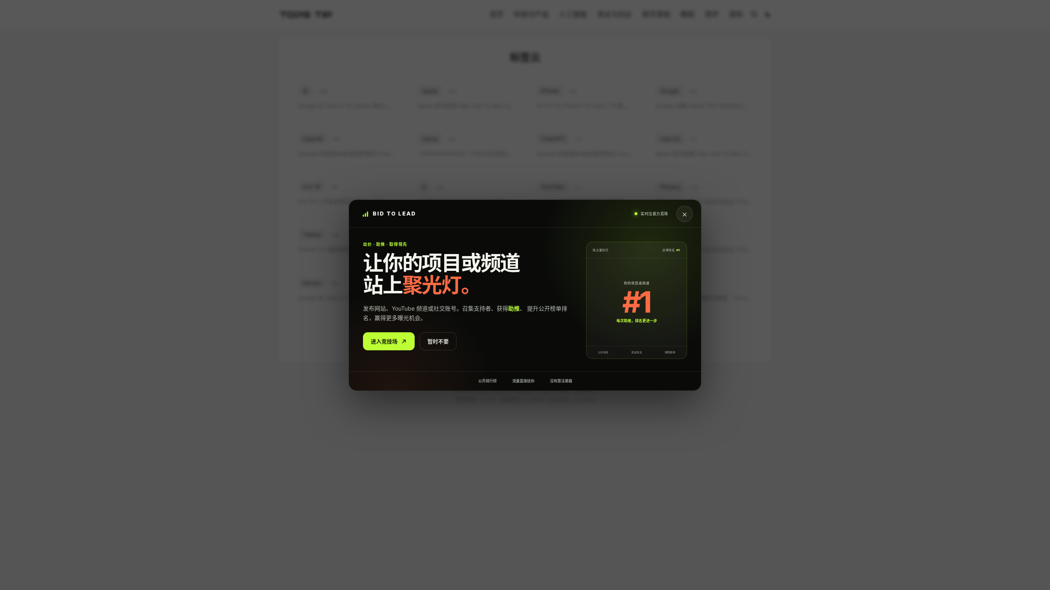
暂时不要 (438, 341)
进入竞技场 (384, 341)
